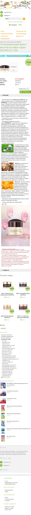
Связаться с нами (9, 506)
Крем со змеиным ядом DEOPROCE (23, 294)
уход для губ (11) (6, 375)
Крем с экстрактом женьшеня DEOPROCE (23, 316)
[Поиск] (24, 19)
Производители (9, 490)
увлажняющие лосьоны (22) (9, 368)
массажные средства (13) (8, 357)
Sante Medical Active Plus (12, 391)
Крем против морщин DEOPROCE (7, 316)
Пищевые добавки (7, 34)
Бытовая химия (21, 34)
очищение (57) (6, 360)
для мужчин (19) (6, 354)
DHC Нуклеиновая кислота (13, 421)
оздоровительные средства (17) (10, 359)
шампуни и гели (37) (7, 372)
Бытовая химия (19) (6, 338)
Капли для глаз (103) (6, 335)
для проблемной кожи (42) (9, 356)
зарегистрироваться (18, 21)
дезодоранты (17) (6, 347)
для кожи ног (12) (6, 351)
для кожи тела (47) (7, 353)
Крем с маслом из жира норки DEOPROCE (12, 42)
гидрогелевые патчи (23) (8, 345)
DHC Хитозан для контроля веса (14, 406)
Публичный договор (10, 484)
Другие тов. (20, 36)
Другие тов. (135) (5, 377)
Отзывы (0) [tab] (5, 270)
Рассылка (7, 500)
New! (2, 31)
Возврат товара (9, 508)
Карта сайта (8, 509)
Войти (9, 21)
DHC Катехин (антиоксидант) (14, 413)
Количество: (22, 89)
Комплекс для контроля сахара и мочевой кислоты (19, 428)
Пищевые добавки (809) (7, 336)
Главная (1, 42)
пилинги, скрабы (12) (7, 362)
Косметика (4, 36)
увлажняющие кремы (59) (8, 366)
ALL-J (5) (4, 341)
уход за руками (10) (7, 371)
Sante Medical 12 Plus (11, 398)
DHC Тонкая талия (11, 436)
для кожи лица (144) (7, 350)
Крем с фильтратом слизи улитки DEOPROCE (7, 294)
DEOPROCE (18, 82)
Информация (5, 38)
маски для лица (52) (7, 374)
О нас (6, 481)
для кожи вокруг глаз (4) (8, 348)
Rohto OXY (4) (5, 344)
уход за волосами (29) (8, 369)
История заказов (9, 499)
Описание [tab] (5, 95)
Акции (6, 491)
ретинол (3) (5, 363)
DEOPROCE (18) (6, 342)
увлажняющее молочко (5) (9, 365)
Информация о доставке (11, 482)
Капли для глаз (21, 31)
